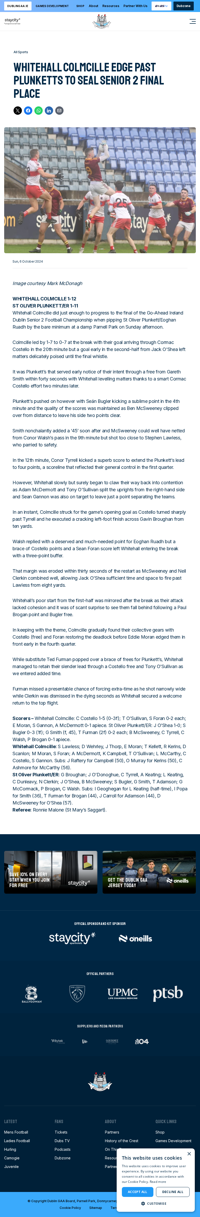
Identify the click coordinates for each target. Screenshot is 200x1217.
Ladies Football (17, 1141)
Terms (115, 1208)
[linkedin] (49, 110)
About (93, 6)
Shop (80, 6)
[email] (59, 110)
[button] (156, 1203)
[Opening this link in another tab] (161, 6)
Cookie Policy (70, 1208)
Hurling (10, 1149)
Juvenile (11, 1166)
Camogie (12, 1158)
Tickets (61, 1132)
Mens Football (16, 1132)
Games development (52, 6)
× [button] (189, 1154)
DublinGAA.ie (17, 6)
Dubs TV (62, 1141)
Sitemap (95, 1208)
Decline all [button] (172, 1192)
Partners (112, 1132)
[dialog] (156, 1180)
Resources (110, 6)
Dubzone (184, 6)
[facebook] (28, 110)
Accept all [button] (137, 1192)
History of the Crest (121, 1141)
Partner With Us (135, 6)
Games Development (173, 1141)
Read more (158, 1181)
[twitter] (18, 110)
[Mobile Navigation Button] (189, 21)
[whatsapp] (38, 110)
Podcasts (63, 1149)
